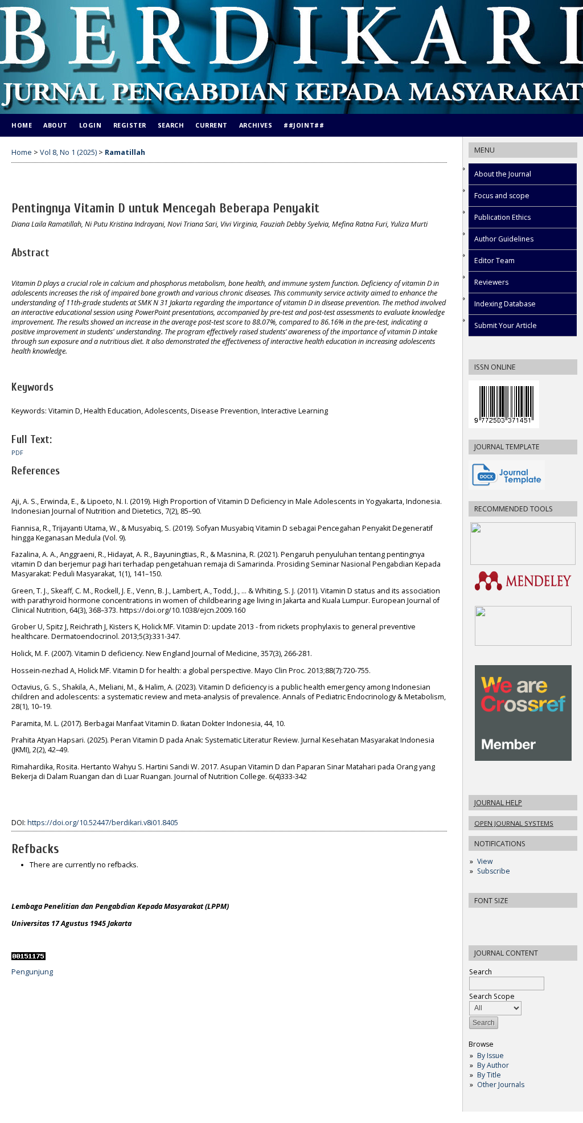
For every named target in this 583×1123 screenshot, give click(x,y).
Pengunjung (32, 972)
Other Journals (500, 1084)
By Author (493, 1065)
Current (211, 125)
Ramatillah (125, 152)
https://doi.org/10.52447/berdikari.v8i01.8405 (102, 822)
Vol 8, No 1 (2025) (68, 152)
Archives (255, 125)
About (55, 125)
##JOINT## (304, 125)
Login (90, 125)
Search (171, 125)
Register (129, 125)
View (484, 861)
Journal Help (498, 803)
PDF (17, 453)
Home (21, 125)
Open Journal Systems (513, 823)
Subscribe (493, 871)
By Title (489, 1075)
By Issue (490, 1055)
